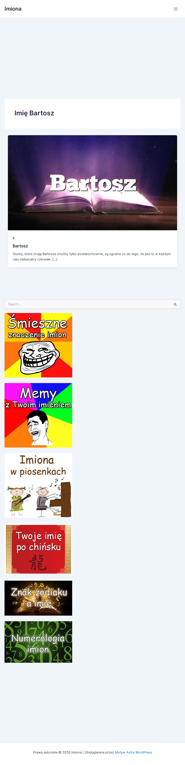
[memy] (38, 415)
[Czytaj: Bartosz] (92, 182)
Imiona (13, 8)
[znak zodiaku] (38, 598)
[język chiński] (38, 549)
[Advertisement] (92, 51)
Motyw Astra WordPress (133, 752)
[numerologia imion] (38, 642)
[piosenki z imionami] (38, 485)
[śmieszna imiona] (38, 345)
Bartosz (20, 245)
